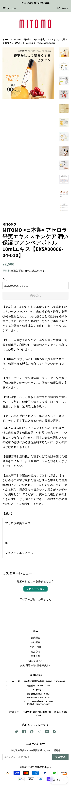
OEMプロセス (35, 660)
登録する (60, 757)
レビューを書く (35, 589)
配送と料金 (35, 646)
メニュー (11, 8)
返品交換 (35, 651)
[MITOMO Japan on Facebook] (24, 732)
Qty (4, 279)
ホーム (5, 39)
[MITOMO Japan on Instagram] (39, 732)
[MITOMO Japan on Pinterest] (32, 732)
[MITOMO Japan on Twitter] (16, 732)
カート (65, 8)
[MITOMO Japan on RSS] (54, 732)
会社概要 (35, 642)
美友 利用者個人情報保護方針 (35, 665)
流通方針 (35, 656)
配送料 (6, 271)
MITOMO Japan (43, 767)
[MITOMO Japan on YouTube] (47, 732)
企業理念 (35, 637)
